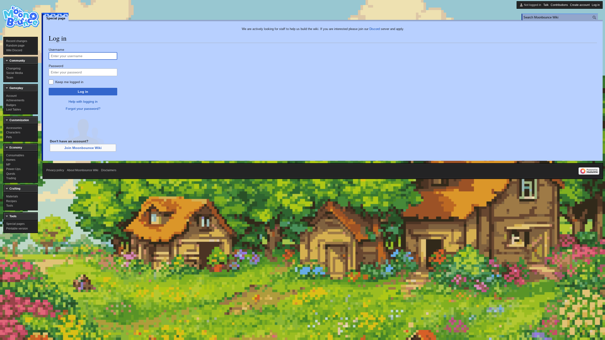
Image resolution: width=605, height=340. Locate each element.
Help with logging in (83, 101)
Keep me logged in (69, 82)
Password (56, 66)
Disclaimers (108, 170)
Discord (374, 29)
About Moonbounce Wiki (82, 170)
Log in (83, 92)
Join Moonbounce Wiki (83, 148)
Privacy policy (55, 170)
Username (56, 49)
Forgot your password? (83, 108)
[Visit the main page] (21, 16)
